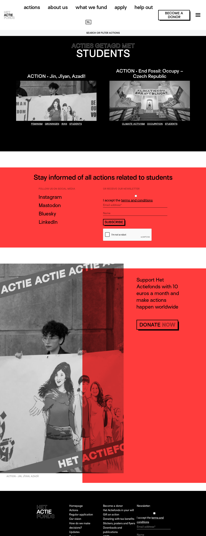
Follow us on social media (57, 188)
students (75, 124)
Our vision (75, 518)
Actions (32, 7)
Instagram (50, 197)
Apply (121, 7)
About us (58, 7)
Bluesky (47, 214)
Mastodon (50, 205)
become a (174, 15)
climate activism (133, 124)
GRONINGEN (52, 124)
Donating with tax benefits (118, 518)
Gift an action (111, 514)
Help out (144, 7)
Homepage (76, 505)
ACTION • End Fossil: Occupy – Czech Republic (149, 73)
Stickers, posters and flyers (119, 523)
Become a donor (113, 505)
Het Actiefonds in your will (118, 510)
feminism (37, 124)
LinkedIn (48, 222)
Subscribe (114, 222)
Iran (64, 124)
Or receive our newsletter (121, 188)
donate (157, 325)
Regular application (81, 514)
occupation (155, 124)
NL (88, 22)
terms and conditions (137, 200)
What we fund (91, 7)
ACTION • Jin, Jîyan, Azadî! (56, 76)
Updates (74, 532)
